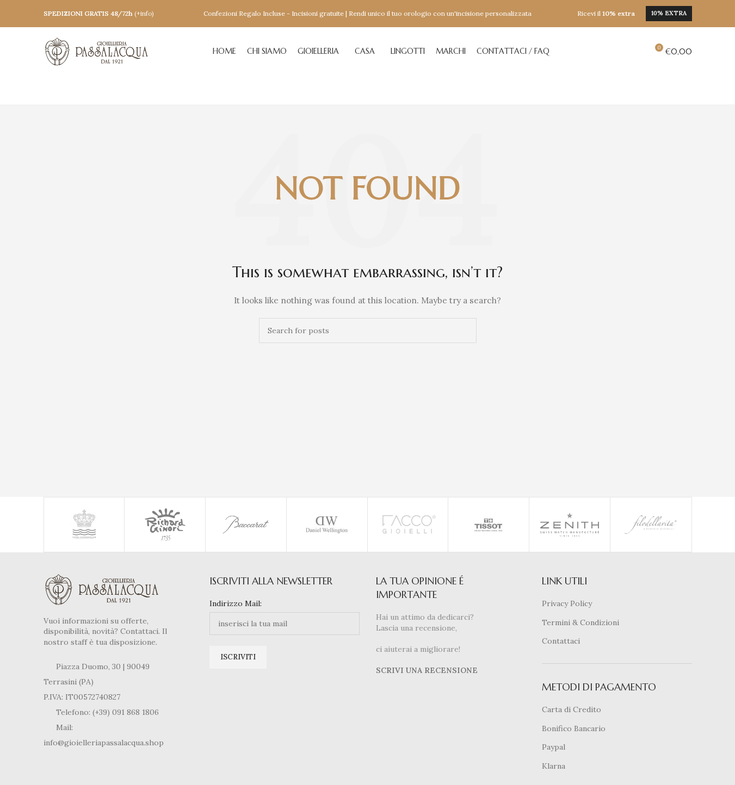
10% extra (669, 13)
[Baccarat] (246, 524)
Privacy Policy (567, 603)
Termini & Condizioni (580, 622)
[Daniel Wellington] (327, 524)
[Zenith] (569, 524)
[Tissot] (488, 524)
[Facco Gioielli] (408, 524)
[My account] (615, 52)
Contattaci (561, 641)
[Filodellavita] (650, 524)
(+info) (144, 13)
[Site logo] (98, 51)
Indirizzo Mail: (235, 603)
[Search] (634, 52)
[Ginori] (165, 524)
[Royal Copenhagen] (84, 524)
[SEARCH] (464, 330)
